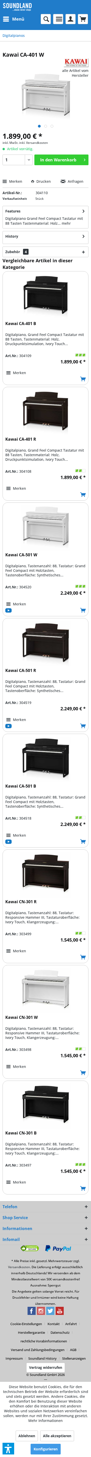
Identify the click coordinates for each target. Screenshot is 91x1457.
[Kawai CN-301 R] (45, 875)
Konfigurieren (46, 1449)
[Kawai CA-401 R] (45, 412)
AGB (73, 1349)
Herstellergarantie (31, 1332)
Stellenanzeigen (74, 1358)
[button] (8, 1448)
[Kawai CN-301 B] (45, 1106)
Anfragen (75, 181)
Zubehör (16, 251)
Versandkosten (19, 1267)
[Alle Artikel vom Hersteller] (76, 62)
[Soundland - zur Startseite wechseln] (17, 7)
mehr (66, 223)
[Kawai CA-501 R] (45, 644)
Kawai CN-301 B (21, 1133)
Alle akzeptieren (57, 1435)
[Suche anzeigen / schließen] (46, 19)
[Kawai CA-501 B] (45, 759)
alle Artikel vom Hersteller (75, 73)
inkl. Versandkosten (33, 143)
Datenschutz (60, 1332)
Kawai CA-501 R (20, 670)
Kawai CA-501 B (20, 786)
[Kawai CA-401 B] (45, 297)
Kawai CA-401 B (20, 323)
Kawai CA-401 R (20, 439)
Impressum (14, 1358)
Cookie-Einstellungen (26, 1324)
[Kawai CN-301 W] (45, 991)
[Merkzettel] (58, 19)
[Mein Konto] (70, 19)
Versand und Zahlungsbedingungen (37, 1349)
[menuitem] (13, 19)
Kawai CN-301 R (21, 901)
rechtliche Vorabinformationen (43, 1341)
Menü (18, 19)
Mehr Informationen (45, 1420)
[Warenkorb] (83, 19)
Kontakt (54, 1324)
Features (12, 211)
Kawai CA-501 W (21, 555)
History (11, 236)
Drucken (43, 181)
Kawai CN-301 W (21, 1017)
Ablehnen (26, 1435)
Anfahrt (71, 1324)
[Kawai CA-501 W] (45, 528)
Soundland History (42, 1358)
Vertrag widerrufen (45, 1367)
